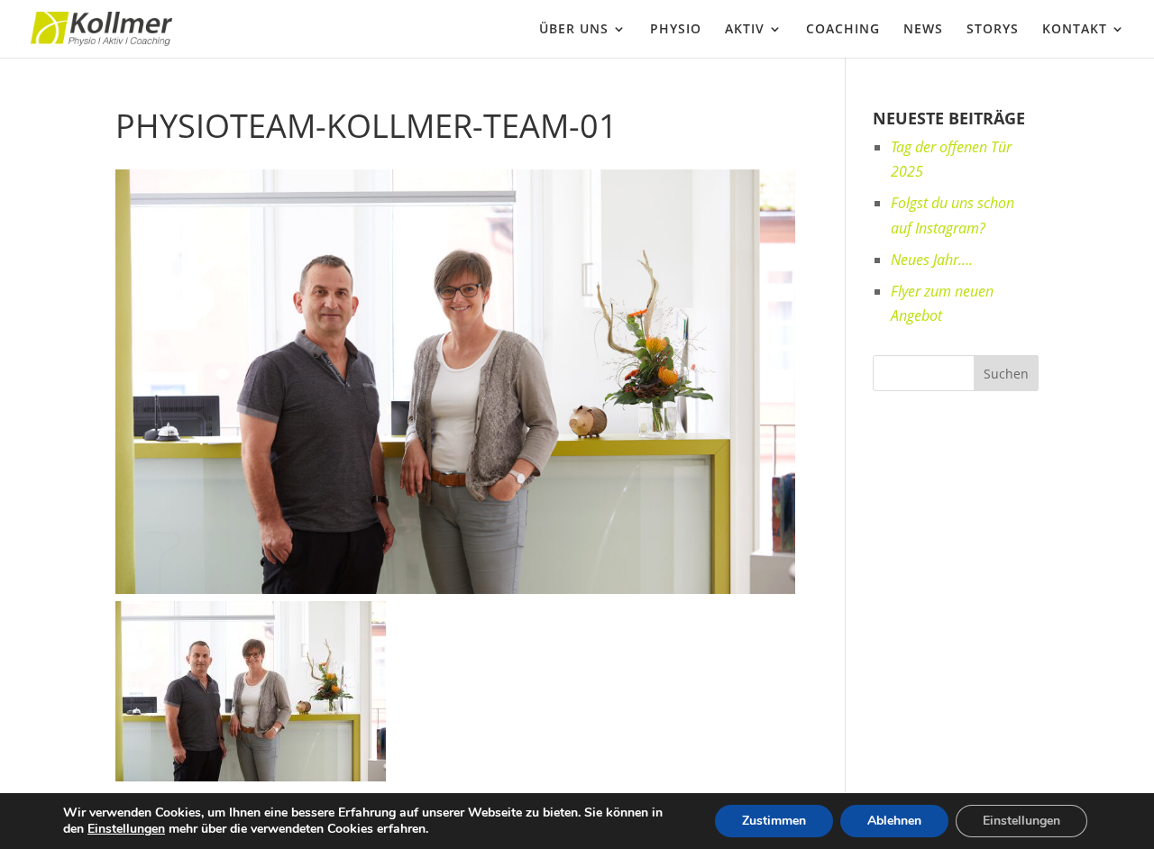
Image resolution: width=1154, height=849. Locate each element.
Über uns (574, 30)
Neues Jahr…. (932, 259)
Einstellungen (126, 829)
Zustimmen (774, 820)
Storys (992, 30)
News (923, 30)
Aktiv (745, 30)
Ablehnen (894, 820)
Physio (675, 30)
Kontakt (1074, 30)
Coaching (843, 30)
